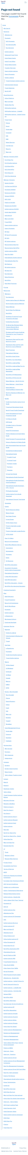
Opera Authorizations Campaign (13, 1114)
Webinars (8, 294)
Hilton (7, 704)
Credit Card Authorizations (14, 655)
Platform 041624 (10, 202)
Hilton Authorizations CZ (11, 939)
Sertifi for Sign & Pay (10, 833)
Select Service (10, 142)
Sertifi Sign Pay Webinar (13, 310)
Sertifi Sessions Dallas (12, 509)
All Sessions (9, 561)
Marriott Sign (9, 101)
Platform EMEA (8, 1048)
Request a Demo (9, 855)
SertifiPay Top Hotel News (13, 359)
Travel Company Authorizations (15, 81)
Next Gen (6, 829)
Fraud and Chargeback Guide (14, 407)
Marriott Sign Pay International (13, 1095)
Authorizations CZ (9, 926)
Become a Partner (9, 800)
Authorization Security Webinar (15, 300)
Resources (7, 290)
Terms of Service (9, 869)
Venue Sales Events (10, 64)
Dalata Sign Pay (9, 105)
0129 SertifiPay (9, 166)
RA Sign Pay (8, 270)
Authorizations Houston (11, 1017)
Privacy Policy (8, 862)
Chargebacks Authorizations (13, 257)
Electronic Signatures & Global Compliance (13, 876)
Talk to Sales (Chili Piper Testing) (13, 900)
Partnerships (8, 745)
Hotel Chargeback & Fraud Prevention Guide (14, 414)
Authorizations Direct (10, 1057)
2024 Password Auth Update (12, 974)
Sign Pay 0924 (9, 254)
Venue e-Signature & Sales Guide (15, 442)
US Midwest (9, 668)
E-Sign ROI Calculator (11, 576)
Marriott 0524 (9, 218)
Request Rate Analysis (11, 859)
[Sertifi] (3, 2)
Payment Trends (12, 463)
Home (4, 25)
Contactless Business (12, 322)
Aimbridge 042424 (10, 212)
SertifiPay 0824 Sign (10, 1000)
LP (4, 849)
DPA (5, 919)
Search (6, 782)
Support (6, 785)
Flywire (6, 1124)
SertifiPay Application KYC (11, 949)
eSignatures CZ (8, 932)
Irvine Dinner (10, 519)
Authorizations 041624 (12, 209)
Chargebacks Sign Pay (11, 261)
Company (6, 762)
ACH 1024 (8, 199)
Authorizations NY (9, 1007)
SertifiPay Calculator (11, 565)
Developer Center (9, 789)
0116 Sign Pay (9, 160)
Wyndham (9, 724)
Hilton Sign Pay (8, 839)
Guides (7, 398)
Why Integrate (9, 755)
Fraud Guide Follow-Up (10, 962)
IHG (7, 136)
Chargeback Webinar (12, 353)
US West (8, 675)
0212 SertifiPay (9, 169)
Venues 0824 (7, 994)
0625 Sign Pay (8, 1121)
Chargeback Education (11, 573)
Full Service (9, 145)
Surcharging (10, 48)
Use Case (7, 645)
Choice (8, 123)
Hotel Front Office (10, 61)
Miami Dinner (10, 513)
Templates (8, 503)
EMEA (8, 684)
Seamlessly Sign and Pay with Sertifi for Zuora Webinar (14, 345)
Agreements (9, 551)
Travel (8, 641)
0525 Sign (7, 1118)
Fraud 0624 (8, 222)
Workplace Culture (10, 619)
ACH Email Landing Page (11, 1105)
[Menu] (25, 2)
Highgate (8, 741)
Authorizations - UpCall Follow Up (14, 981)
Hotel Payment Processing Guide (15, 439)
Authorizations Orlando (11, 1013)
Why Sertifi (7, 28)
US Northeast (10, 665)
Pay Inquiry (7, 813)
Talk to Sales (7, 792)
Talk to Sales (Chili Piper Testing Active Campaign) (13, 1044)
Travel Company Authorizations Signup (13, 796)
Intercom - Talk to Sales (11, 1102)
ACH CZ (6, 906)
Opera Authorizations (11, 71)
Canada (8, 678)
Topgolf (8, 721)
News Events (8, 772)
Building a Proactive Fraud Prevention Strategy (14, 317)
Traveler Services (10, 68)
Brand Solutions (8, 95)
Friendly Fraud (11, 457)
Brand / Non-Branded (11, 692)
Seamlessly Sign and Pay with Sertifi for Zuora (14, 340)
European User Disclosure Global (14, 881)
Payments (7, 38)
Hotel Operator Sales (10, 1111)
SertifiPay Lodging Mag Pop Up (15, 366)
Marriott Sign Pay (9, 842)
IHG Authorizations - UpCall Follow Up (15, 115)
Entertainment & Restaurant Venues (14, 637)
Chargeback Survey (9, 952)
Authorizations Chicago (11, 1023)
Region (7, 662)
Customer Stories (9, 626)
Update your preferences (11, 887)
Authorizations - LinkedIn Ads (12, 987)
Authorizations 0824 (11, 251)
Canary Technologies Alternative (13, 890)
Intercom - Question (9, 1054)
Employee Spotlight (10, 622)
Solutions (6, 31)
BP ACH (7, 238)
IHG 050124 (8, 215)
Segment (7, 629)
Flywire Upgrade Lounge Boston (15, 531)
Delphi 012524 (9, 183)
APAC (7, 688)
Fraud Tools (8, 120)
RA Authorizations (10, 267)
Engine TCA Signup (9, 1076)
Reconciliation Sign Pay (12, 244)
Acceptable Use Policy (10, 866)
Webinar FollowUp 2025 (11, 156)
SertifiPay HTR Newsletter (14, 374)
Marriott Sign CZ (9, 929)
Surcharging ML (11, 44)
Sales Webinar (10, 307)
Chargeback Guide (11, 454)
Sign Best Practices (11, 283)
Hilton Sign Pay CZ (9, 945)
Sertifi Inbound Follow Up (11, 984)
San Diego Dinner (11, 516)
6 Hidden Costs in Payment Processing (14, 426)
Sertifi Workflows (10, 606)
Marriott (8, 152)
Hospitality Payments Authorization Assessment (13, 569)
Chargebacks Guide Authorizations (14, 1079)
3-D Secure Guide (11, 419)
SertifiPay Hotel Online (12, 356)
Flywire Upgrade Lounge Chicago (13, 527)
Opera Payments (10, 74)
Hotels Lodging (9, 77)
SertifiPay (8, 280)
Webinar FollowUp (9, 180)
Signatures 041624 (10, 206)
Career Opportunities (11, 768)
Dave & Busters (10, 701)
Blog (5, 593)
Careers (7, 765)
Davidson (8, 737)
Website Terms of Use (6, 1151)
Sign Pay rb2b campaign (11, 1072)
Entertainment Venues (11, 84)
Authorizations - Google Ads (12, 897)
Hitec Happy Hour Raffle (11, 968)
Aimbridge (9, 129)
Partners (10, 467)
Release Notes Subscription (12, 893)
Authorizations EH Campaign (12, 916)
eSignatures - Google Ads (11, 978)
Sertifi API (8, 91)
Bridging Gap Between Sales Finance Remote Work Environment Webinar (14, 327)
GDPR (5, 872)
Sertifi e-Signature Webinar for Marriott (15, 394)
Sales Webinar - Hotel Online (14, 384)
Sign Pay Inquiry (8, 810)
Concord (8, 734)
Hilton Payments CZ (9, 942)
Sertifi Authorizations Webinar (15, 303)
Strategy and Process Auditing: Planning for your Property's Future (15, 334)
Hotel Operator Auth (10, 1108)
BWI (7, 139)
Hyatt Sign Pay (8, 1127)
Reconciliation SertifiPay (12, 248)
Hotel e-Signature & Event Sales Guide (15, 434)
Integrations (8, 758)
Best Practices (10, 350)
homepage (14, 16)
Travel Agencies (9, 88)
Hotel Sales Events (10, 58)
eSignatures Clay (9, 913)
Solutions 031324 (10, 193)
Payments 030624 (10, 189)
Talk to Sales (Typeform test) (13, 775)
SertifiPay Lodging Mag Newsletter (13, 370)
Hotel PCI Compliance (12, 430)
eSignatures (8, 35)
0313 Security (9, 173)
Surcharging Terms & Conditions (13, 1004)
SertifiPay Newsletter (10, 1010)
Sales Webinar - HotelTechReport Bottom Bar (14, 388)
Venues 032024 (9, 196)
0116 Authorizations (11, 163)
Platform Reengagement (11, 1036)
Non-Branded (10, 695)
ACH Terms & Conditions (11, 884)
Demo (7, 557)
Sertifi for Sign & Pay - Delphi (12, 836)
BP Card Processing (11, 235)
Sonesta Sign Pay (9, 846)
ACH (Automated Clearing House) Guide (16, 446)
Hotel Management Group (12, 728)
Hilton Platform (9, 98)
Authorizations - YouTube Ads (12, 991)
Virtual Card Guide (11, 474)
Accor (8, 126)
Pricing (6, 287)
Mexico (8, 681)
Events (7, 506)
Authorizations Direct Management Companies (14, 1062)
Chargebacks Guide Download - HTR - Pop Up (15, 487)
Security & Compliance (11, 541)
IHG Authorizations (10, 108)
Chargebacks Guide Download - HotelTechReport (15, 481)
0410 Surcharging (10, 176)
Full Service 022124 (11, 186)
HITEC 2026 (9, 534)
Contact (6, 779)
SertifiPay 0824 (8, 997)
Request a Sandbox (9, 803)
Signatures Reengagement (11, 1033)
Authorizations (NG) (9, 958)
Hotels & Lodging (11, 633)
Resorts (8, 149)
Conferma (6, 1085)
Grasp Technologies (9, 1082)
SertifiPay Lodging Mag (13, 363)
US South (8, 671)
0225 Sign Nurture (9, 1092)
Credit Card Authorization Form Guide (15, 403)
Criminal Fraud (11, 460)
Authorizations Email (10, 823)
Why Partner (8, 748)
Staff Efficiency (9, 596)
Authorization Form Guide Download (13, 495)
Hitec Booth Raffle (9, 965)
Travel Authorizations (12, 658)
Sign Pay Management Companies (14, 1066)
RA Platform (8, 264)
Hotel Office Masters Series (13, 544)
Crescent (8, 132)
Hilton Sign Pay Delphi (10, 1026)
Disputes (9, 470)
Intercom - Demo (9, 1051)
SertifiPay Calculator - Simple (13, 583)
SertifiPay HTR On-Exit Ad (13, 378)
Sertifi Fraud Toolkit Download (15, 410)
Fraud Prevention (10, 600)
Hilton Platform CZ (9, 936)
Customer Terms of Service (20, 1151)
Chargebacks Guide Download (15, 477)
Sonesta (8, 717)
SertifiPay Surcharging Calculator (15, 586)
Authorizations (9, 51)
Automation (9, 548)
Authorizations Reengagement (13, 1029)
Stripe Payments (8, 971)
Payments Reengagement (11, 1039)
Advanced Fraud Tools (11, 55)
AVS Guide (9, 422)
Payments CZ (7, 903)
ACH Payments (10, 41)
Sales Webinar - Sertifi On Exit (15, 381)
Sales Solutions (9, 277)
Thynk (6, 852)
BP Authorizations (10, 241)
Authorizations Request (11, 820)
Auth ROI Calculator (11, 579)
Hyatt (7, 708)
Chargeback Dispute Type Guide (15, 499)
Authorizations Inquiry (10, 816)
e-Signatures (9, 616)
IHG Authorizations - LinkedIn (13, 111)
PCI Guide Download (12, 491)
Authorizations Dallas (10, 1020)
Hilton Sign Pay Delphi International (14, 1098)
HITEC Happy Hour (11, 522)
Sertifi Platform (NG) (10, 955)
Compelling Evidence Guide (14, 450)
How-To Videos (9, 538)
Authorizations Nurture (11, 923)
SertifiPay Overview (9, 1089)
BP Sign (7, 231)
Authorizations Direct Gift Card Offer (15, 1069)
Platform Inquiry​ (9, 807)
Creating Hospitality (10, 590)
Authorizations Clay (9, 910)
